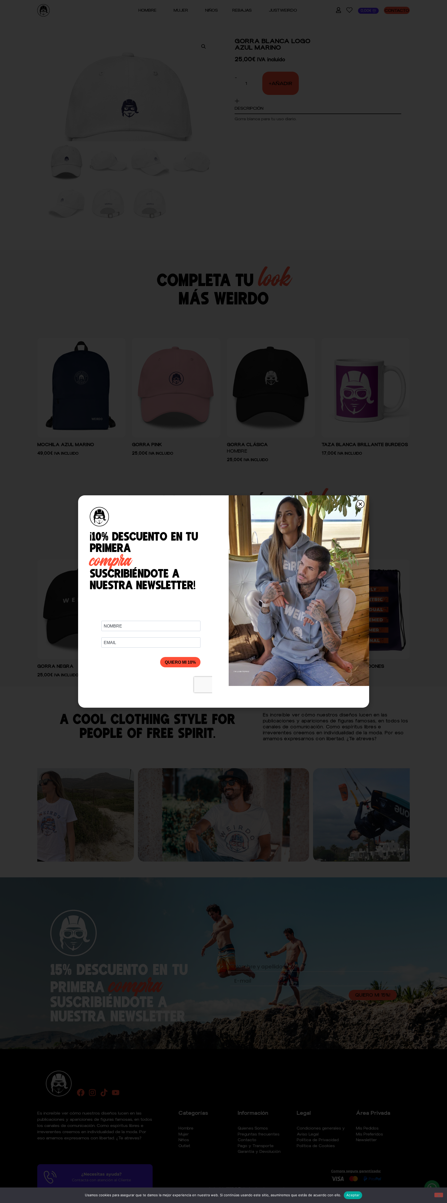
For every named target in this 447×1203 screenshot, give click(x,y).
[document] (223, 601)
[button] (360, 504)
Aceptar (353, 1195)
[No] (438, 1195)
